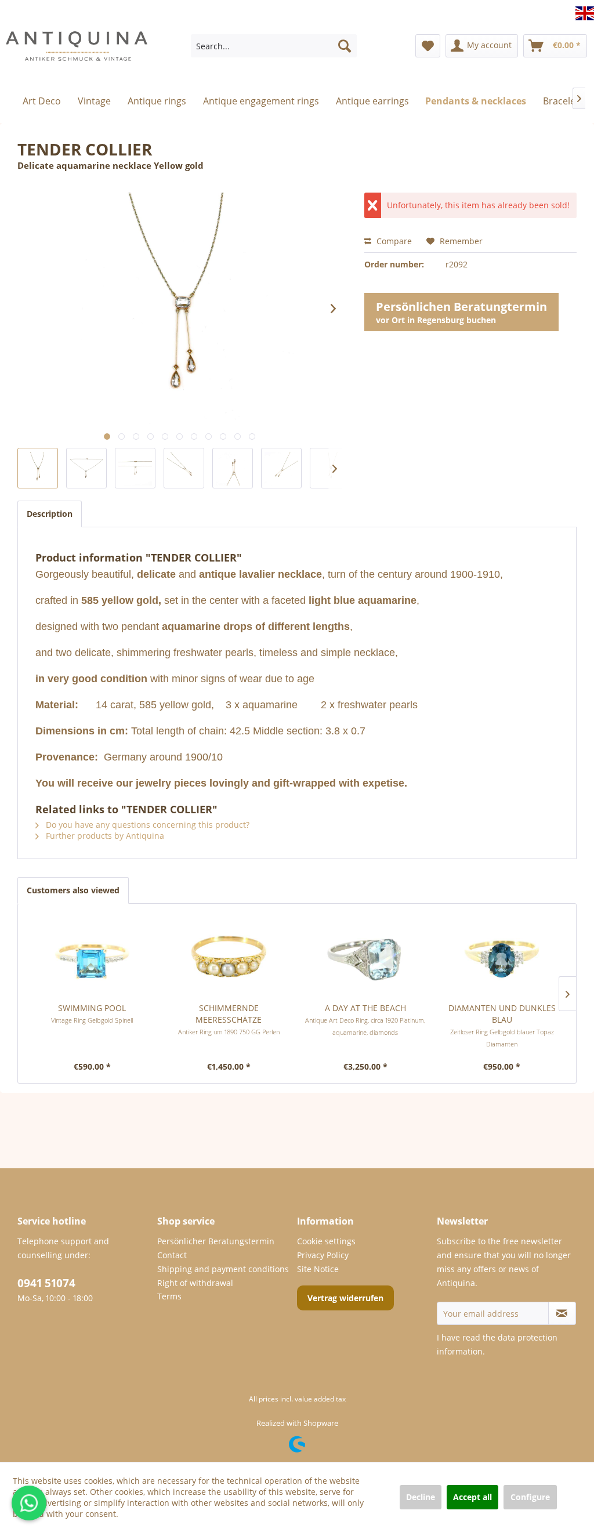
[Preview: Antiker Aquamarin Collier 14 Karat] (37, 468)
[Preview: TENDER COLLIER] (86, 468)
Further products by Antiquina (104, 835)
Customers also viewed (73, 890)
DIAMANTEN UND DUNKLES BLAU (502, 1025)
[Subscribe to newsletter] (562, 1313)
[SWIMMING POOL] (92, 956)
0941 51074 (46, 1283)
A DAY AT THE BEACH (365, 1019)
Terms (169, 1296)
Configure (530, 1496)
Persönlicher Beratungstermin (215, 1241)
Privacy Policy (323, 1255)
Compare (393, 241)
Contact (172, 1255)
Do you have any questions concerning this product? (146, 824)
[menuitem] (274, 45)
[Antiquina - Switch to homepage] (76, 54)
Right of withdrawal (195, 1282)
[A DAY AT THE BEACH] (365, 956)
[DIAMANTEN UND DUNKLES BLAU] (502, 956)
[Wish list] (427, 45)
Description (50, 513)
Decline (420, 1496)
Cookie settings (326, 1241)
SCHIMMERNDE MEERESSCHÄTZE (229, 1019)
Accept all (472, 1496)
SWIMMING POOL (92, 1013)
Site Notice (318, 1268)
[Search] (344, 45)
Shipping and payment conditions (223, 1268)
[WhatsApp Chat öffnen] (29, 1503)
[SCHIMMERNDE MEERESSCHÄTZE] (229, 956)
